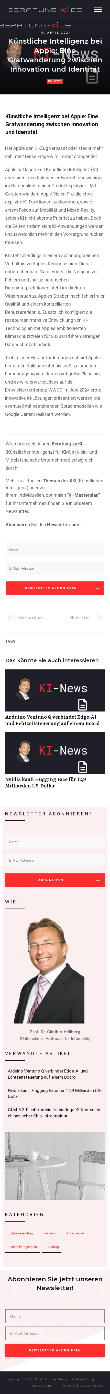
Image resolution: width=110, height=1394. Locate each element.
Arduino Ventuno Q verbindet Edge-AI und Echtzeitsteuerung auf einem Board (55, 700)
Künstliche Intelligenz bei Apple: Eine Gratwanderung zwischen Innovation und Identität (51, 124)
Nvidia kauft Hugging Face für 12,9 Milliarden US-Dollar (55, 763)
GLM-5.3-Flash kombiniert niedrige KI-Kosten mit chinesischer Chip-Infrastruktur (55, 1113)
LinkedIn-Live (75, 1233)
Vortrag (54, 1247)
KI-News (55, 81)
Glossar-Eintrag (22, 1233)
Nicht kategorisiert (24, 1247)
